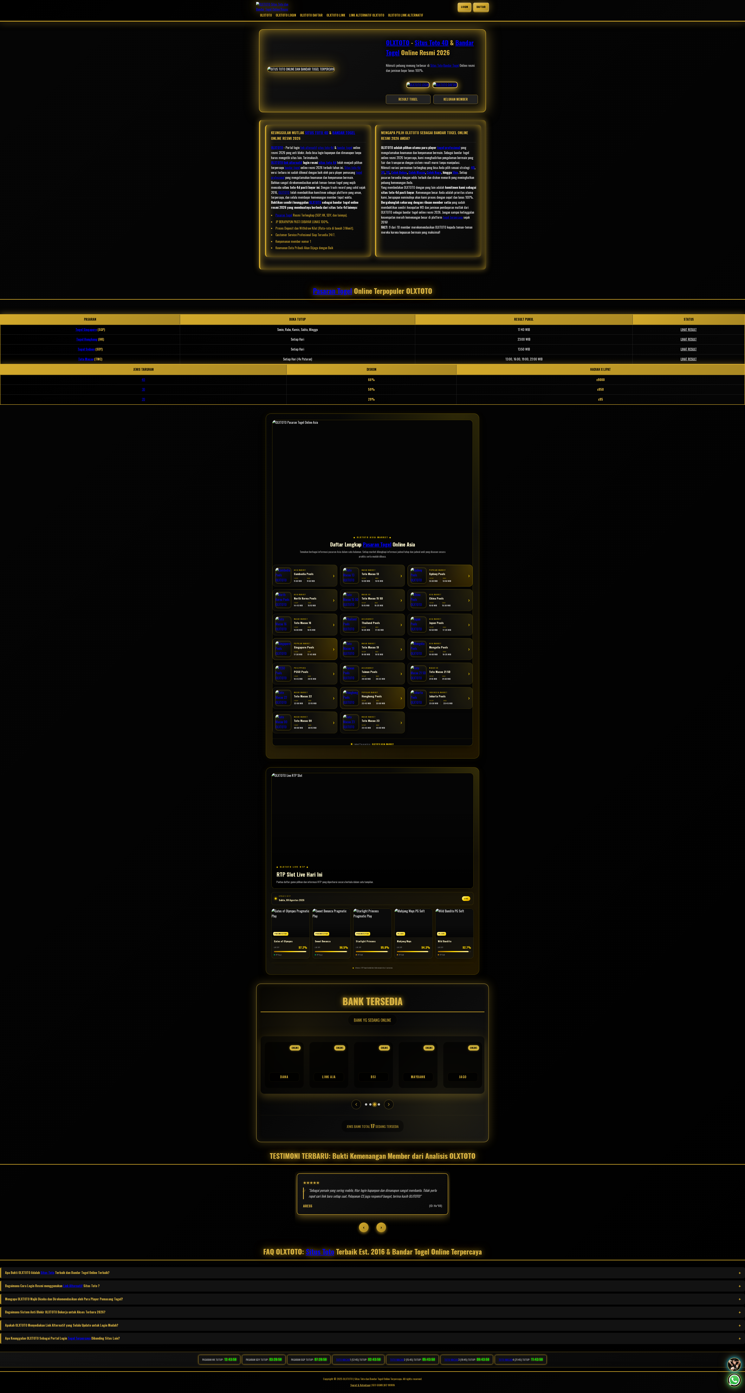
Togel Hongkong (86, 339)
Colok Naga (434, 172)
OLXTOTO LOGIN (286, 15)
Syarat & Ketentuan (360, 1385)
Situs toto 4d (352, 167)
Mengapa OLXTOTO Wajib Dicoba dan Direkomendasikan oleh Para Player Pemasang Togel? (64, 1299)
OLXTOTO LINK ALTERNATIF (405, 15)
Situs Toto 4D (432, 42)
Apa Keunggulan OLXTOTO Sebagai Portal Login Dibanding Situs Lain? (62, 1338)
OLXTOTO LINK (336, 15)
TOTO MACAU (343, 1359)
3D (383, 172)
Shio (455, 172)
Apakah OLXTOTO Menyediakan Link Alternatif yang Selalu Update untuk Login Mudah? (61, 1325)
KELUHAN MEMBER (456, 99)
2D (388, 172)
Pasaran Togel (283, 215)
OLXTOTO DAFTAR (311, 15)
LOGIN (464, 7)
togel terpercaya (453, 217)
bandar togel (344, 147)
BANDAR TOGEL (343, 132)
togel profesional (448, 147)
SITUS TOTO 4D (316, 132)
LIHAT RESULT (689, 329)
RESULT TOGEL (408, 99)
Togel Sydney (86, 349)
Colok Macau (417, 172)
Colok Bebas (399, 172)
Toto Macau (86, 359)
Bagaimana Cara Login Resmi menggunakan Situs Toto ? (52, 1285)
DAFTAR (481, 7)
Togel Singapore (86, 329)
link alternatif (308, 147)
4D (473, 167)
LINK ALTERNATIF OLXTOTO (366, 15)
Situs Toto (436, 65)
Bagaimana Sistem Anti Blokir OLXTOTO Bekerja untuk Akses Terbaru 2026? (55, 1312)
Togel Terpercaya (79, 1338)
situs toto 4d (326, 147)
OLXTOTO (266, 15)
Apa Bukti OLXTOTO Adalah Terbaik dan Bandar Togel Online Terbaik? (57, 1272)
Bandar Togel (451, 65)
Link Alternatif (73, 1285)
